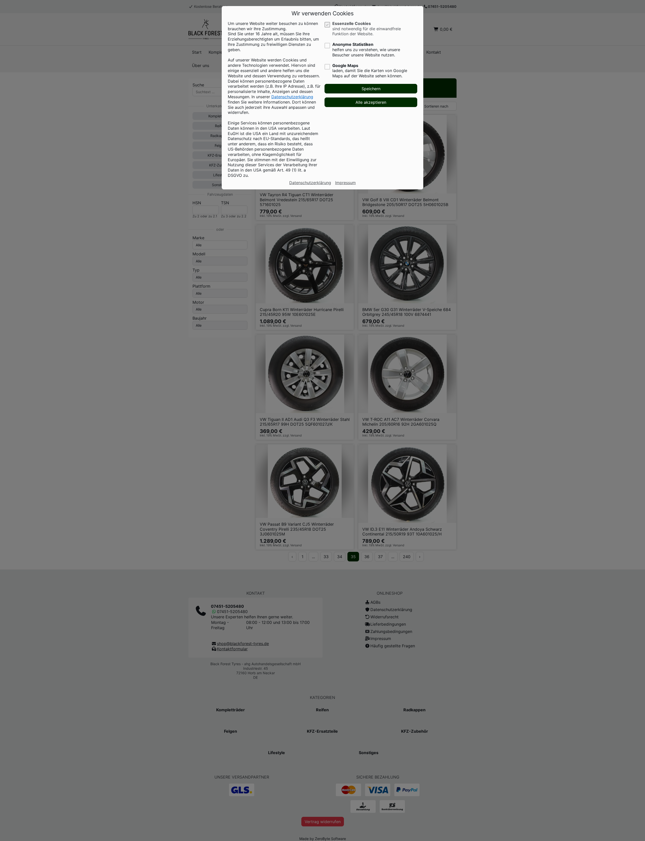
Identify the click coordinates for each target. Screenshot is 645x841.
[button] (371, 88)
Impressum (345, 182)
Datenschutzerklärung (292, 96)
